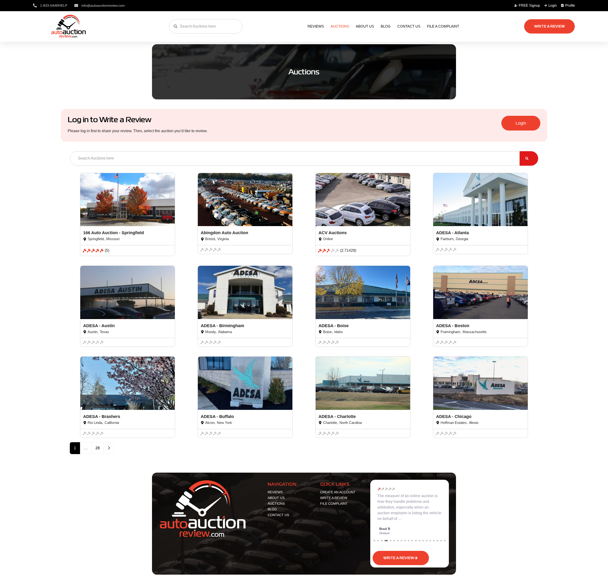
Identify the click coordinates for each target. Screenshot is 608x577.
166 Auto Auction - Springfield (113, 232)
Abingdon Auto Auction (224, 232)
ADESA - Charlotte (337, 416)
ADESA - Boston (452, 325)
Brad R (384, 529)
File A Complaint (443, 26)
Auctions (340, 26)
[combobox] (205, 26)
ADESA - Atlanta (452, 232)
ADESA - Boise (333, 325)
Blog (386, 26)
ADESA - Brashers (101, 416)
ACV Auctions (332, 232)
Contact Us (408, 26)
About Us (365, 26)
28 (97, 448)
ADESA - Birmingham (222, 325)
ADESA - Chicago (453, 416)
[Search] (529, 158)
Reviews (316, 26)
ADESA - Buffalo (217, 416)
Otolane (384, 533)
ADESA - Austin (99, 325)
